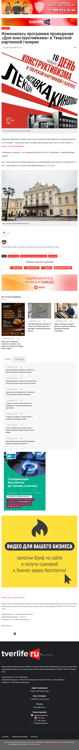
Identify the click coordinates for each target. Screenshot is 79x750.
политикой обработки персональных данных (55, 744)
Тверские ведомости (41, 715)
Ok (39, 747)
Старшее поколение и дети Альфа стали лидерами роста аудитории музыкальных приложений (19, 405)
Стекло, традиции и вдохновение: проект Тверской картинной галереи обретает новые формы (20, 430)
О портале (5, 737)
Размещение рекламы (20, 737)
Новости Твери (13, 256)
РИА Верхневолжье (41, 723)
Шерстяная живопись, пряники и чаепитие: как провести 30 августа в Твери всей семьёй (20, 371)
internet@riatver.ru (39, 707)
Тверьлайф (52, 256)
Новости (6, 28)
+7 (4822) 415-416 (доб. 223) (39, 699)
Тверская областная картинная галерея (33, 256)
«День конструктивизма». (13, 146)
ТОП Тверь (41, 718)
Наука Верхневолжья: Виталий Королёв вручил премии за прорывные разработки (20, 442)
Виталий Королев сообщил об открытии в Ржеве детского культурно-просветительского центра (21, 382)
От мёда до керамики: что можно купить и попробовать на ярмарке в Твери (19, 418)
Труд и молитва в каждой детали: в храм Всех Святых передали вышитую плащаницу (20, 393)
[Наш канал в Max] (15, 634)
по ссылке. (50, 165)
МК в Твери (42, 720)
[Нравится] (4, 232)
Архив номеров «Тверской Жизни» (13, 597)
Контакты (34, 737)
